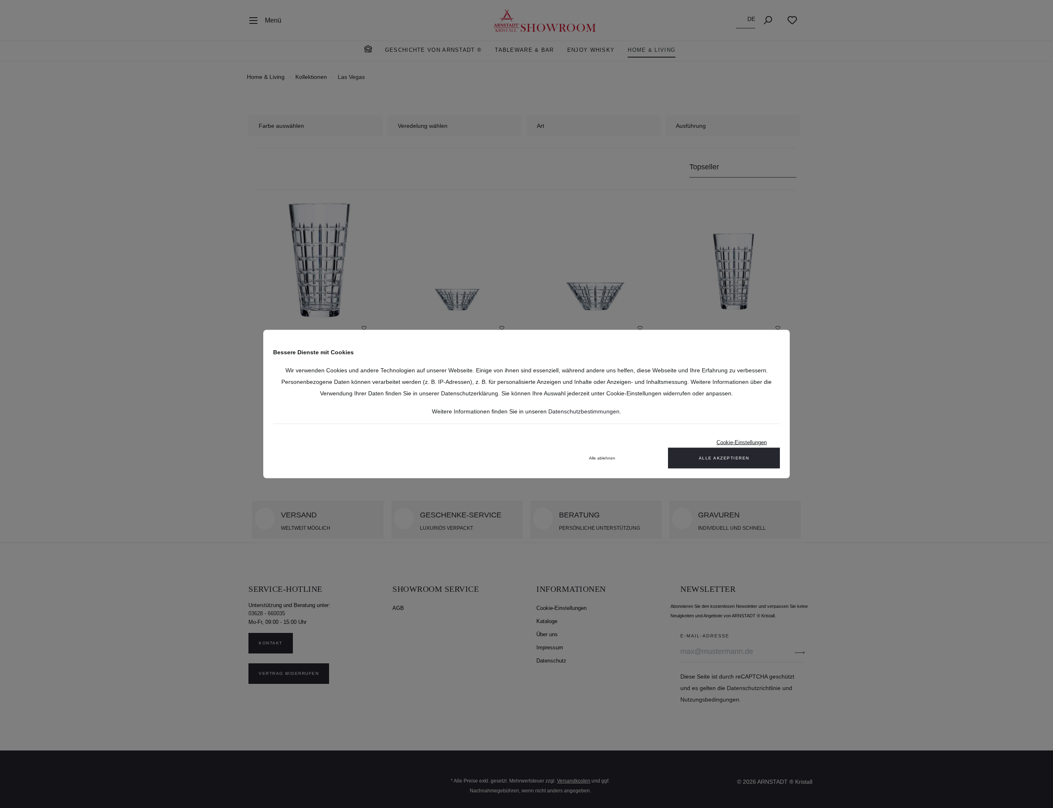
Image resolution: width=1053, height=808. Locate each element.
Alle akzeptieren (724, 458)
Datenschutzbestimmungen (583, 411)
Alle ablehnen (602, 458)
